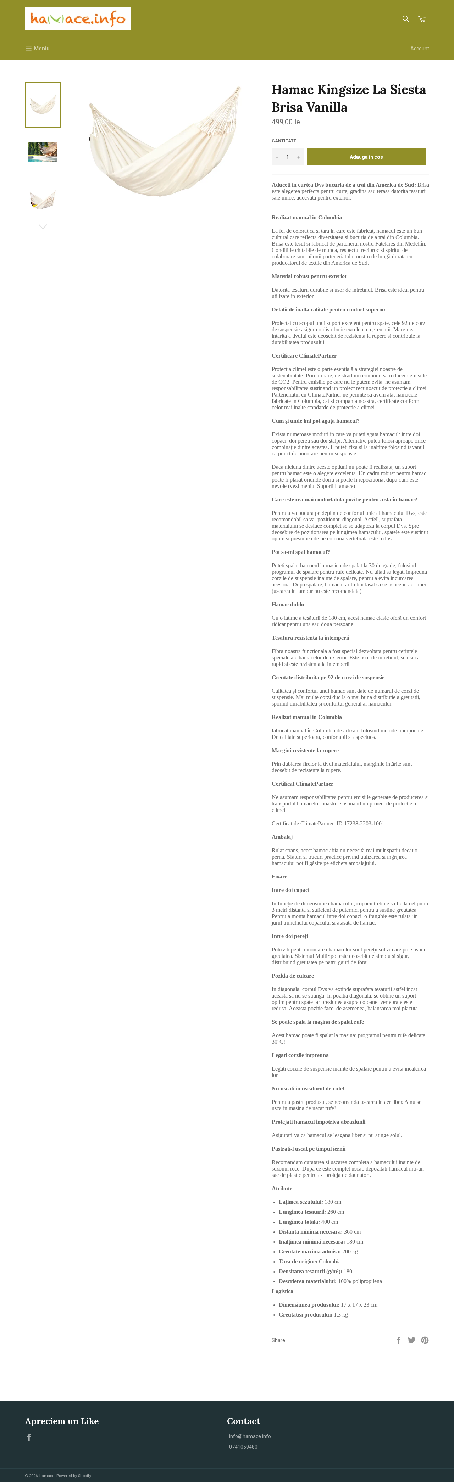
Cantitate (284, 141)
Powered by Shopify (73, 1475)
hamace (46, 1475)
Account (419, 48)
